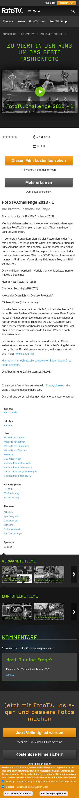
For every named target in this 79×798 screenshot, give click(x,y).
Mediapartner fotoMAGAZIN (17, 463)
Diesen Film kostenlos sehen (38, 160)
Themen (8, 21)
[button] (39, 92)
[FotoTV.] (12, 11)
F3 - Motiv (8, 489)
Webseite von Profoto (14, 437)
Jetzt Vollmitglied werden (39, 732)
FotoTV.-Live (37, 21)
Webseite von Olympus (15, 450)
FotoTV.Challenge (13, 533)
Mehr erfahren (38, 182)
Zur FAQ (10, 674)
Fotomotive (28, 34)
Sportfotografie (11, 516)
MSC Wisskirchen (12, 459)
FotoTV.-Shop (58, 21)
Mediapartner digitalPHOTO (17, 476)
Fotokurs (8, 425)
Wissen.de (9, 454)
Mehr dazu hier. (25, 353)
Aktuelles (8, 512)
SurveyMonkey (55, 385)
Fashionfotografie (51, 34)
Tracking (10, 781)
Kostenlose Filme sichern (39, 754)
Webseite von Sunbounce (16, 446)
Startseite (10, 34)
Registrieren (66, 3)
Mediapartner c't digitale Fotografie (21, 471)
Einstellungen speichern (53, 793)
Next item (74, 574)
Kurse (21, 21)
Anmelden (50, 3)
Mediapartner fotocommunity (18, 467)
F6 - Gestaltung (11, 497)
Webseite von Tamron (14, 442)
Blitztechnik (9, 525)
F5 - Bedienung (11, 493)
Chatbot (10, 787)
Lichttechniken (11, 520)
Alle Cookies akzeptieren (18, 793)
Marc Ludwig (10, 412)
